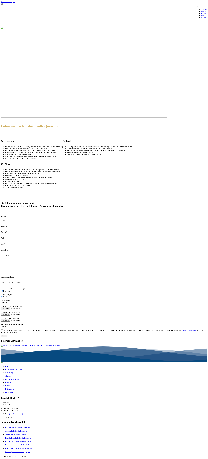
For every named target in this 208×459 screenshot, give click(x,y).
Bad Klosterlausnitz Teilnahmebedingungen (20, 445)
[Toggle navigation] (197, 6)
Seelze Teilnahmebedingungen (15, 434)
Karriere (203, 13)
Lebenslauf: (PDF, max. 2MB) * (12, 312)
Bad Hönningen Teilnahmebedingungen (19, 427)
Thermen (204, 11)
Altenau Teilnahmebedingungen (16, 431)
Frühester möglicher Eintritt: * (11, 283)
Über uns (204, 10)
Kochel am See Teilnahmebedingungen (18, 448)
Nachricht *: (5, 256)
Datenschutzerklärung (189, 330)
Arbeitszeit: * (5, 300)
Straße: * (4, 232)
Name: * (4, 220)
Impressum (9, 392)
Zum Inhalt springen (8, 2)
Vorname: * (5, 226)
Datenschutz (9, 389)
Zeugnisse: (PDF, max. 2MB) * (11, 318)
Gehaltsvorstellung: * (8, 277)
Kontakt (203, 17)
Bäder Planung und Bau (13, 369)
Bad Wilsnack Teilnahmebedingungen (18, 441)
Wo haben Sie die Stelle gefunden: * (13, 324)
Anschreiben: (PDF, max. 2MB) (12, 306)
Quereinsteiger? (6, 295)
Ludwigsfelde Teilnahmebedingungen (18, 438)
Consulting (9, 373)
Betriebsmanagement (12, 379)
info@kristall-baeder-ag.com (16, 414)
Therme (8, 376)
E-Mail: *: (4, 250)
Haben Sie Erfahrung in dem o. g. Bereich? (15, 289)
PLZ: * (3, 238)
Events (203, 15)
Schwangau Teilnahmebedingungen (17, 452)
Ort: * (3, 244)
